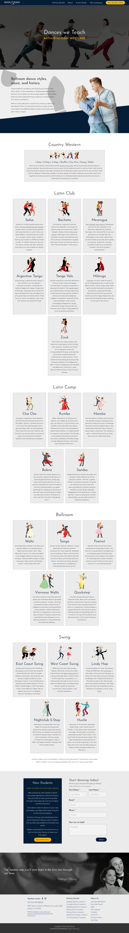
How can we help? (76, 822)
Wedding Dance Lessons (76, 907)
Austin (41, 912)
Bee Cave (47, 912)
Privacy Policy (96, 917)
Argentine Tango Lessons (76, 915)
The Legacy (95, 909)
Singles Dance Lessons (75, 902)
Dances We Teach (98, 902)
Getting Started (58, 3)
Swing (65, 173)
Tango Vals (73, 288)
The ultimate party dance (95, 224)
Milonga (90, 280)
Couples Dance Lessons (76, 904)
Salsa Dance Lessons (74, 909)
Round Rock (31, 915)
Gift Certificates (96, 3)
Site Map (94, 920)
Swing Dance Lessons (75, 912)
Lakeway (30, 913)
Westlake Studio (33, 899)
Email (72, 800)
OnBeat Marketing (73, 928)
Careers (94, 912)
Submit (101, 840)
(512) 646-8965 (33, 902)
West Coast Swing (70, 673)
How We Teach (97, 904)
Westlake (36, 912)
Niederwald (37, 913)
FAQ (92, 907)
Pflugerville (45, 913)
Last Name (94, 790)
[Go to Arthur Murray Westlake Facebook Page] (42, 898)
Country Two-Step (66, 165)
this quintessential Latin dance (32, 227)
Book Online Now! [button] (42, 840)
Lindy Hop (107, 671)
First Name (74, 790)
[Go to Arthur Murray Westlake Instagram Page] (45, 898)
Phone (72, 810)
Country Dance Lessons (76, 917)
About (70, 3)
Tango (39, 280)
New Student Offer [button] (115, 3)
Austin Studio (81, 3)
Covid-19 (94, 915)
